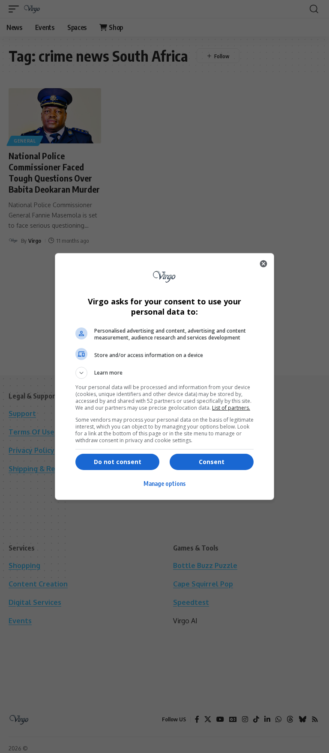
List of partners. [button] (231, 407)
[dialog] (164, 376)
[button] (164, 373)
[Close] (263, 263)
